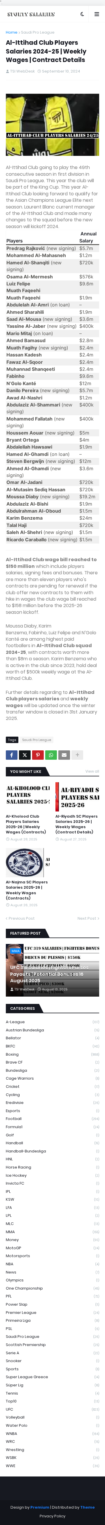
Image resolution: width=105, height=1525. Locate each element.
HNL (52, 1159)
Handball (52, 1143)
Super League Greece (52, 1377)
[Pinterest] (38, 755)
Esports (52, 1111)
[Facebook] (12, 755)
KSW (52, 1199)
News (52, 1272)
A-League (52, 1022)
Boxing (52, 1054)
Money (52, 1240)
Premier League (52, 1312)
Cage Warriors (52, 1078)
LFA (52, 1207)
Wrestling (52, 1449)
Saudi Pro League (38, 32)
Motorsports (52, 1256)
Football (52, 1118)
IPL (52, 1191)
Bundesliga (52, 1070)
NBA (52, 1264)
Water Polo (52, 1425)
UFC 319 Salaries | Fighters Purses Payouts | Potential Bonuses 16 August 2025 (49, 974)
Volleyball (52, 1417)
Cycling (52, 1094)
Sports (52, 1369)
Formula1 (52, 1127)
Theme (87, 1507)
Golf (52, 1135)
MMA (52, 1232)
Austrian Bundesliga (52, 1030)
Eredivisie (52, 1102)
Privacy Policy (52, 1516)
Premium (39, 1507)
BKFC (52, 1046)
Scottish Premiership (52, 1344)
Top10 (52, 1401)
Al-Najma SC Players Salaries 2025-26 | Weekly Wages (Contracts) (27, 890)
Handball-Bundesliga (52, 1151)
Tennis (52, 1393)
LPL (52, 1215)
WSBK (52, 1457)
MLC (52, 1223)
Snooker (52, 1361)
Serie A (52, 1353)
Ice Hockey (52, 1175)
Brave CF (52, 1062)
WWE (52, 1466)
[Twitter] (25, 755)
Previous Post (22, 918)
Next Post (87, 918)
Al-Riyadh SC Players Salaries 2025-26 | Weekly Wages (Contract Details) (76, 824)
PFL (52, 1296)
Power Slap (52, 1304)
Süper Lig (52, 1385)
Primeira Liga (52, 1320)
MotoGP (52, 1248)
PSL (52, 1328)
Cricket (52, 1086)
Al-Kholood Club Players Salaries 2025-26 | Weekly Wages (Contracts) (26, 824)
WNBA (52, 1433)
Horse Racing (52, 1167)
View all (92, 771)
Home (12, 32)
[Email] (64, 755)
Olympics (52, 1280)
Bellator (52, 1038)
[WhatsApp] (51, 755)
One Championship (52, 1288)
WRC (52, 1441)
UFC (52, 1409)
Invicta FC (52, 1183)
